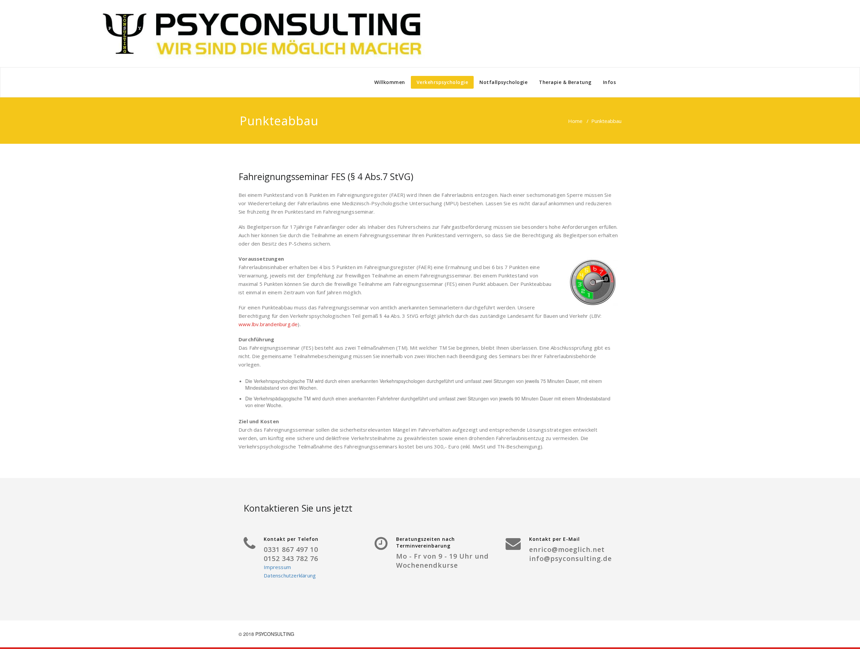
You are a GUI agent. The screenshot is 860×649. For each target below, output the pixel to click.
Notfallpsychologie (503, 82)
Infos (609, 82)
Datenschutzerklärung (290, 575)
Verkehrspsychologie (442, 82)
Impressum (277, 567)
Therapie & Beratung (565, 82)
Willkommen (389, 82)
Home (575, 121)
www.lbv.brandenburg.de (268, 324)
